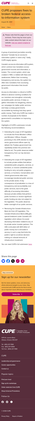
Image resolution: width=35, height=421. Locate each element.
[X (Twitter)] (11, 402)
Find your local (6, 379)
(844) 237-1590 (12, 349)
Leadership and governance (10, 361)
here (30, 244)
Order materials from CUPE (10, 387)
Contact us (5, 369)
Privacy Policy (5, 416)
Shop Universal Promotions (10, 391)
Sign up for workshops (8, 383)
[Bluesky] (7, 402)
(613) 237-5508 (10, 347)
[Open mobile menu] (32, 3)
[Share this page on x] (13, 261)
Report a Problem (17, 416)
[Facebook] (2, 402)
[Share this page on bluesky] (3, 261)
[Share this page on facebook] (8, 261)
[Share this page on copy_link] (18, 261)
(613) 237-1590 (9, 344)
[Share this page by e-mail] (22, 261)
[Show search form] (28, 3)
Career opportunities (8, 365)
